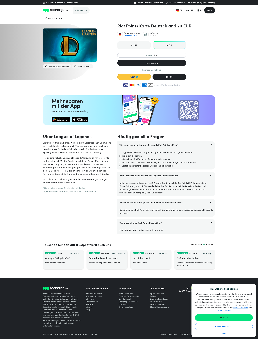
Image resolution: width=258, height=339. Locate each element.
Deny (224, 333)
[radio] (134, 45)
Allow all (224, 317)
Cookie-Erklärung (186, 334)
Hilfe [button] (209, 10)
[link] (61, 119)
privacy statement (224, 310)
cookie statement (240, 307)
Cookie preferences (223, 326)
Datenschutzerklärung (168, 334)
